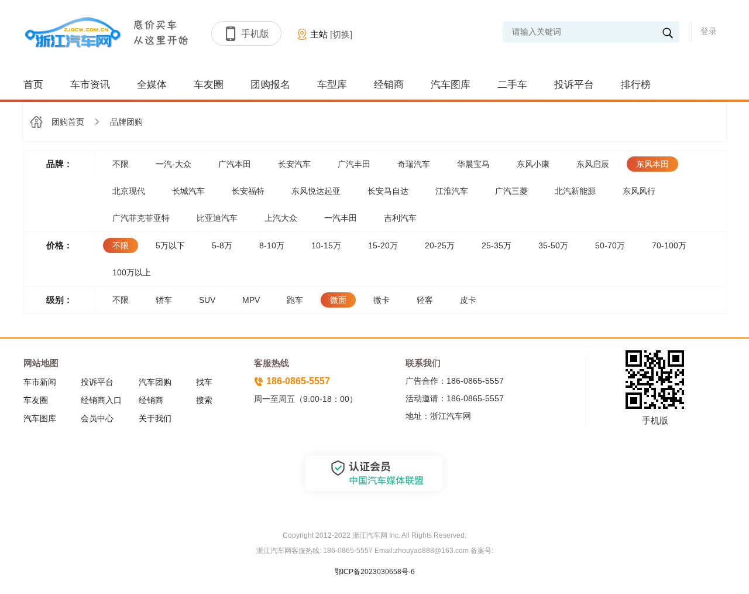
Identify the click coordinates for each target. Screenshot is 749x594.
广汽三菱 (511, 191)
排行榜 (636, 84)
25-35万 (496, 245)
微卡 (381, 300)
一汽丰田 (340, 218)
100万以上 (131, 272)
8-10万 (271, 245)
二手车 (512, 84)
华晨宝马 (473, 164)
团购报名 (270, 84)
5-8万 (222, 245)
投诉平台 (574, 84)
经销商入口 (101, 400)
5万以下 (170, 245)
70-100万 (669, 245)
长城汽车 (188, 191)
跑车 (295, 300)
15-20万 (383, 245)
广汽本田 (234, 164)
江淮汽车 (451, 191)
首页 (33, 84)
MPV (251, 300)
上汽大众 (280, 218)
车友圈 (209, 84)
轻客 (425, 300)
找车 (204, 382)
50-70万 (610, 245)
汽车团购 (155, 382)
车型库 (332, 84)
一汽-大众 (173, 164)
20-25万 (440, 245)
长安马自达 (387, 191)
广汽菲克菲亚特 (141, 218)
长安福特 (248, 191)
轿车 (164, 300)
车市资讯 (90, 84)
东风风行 (639, 191)
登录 (708, 31)
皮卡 (468, 300)
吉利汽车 (400, 218)
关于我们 (155, 418)
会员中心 (97, 418)
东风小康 (533, 164)
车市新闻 (39, 382)
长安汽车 (294, 164)
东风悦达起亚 (316, 191)
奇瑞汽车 (413, 164)
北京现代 (128, 191)
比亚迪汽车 (217, 218)
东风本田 (652, 164)
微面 (338, 300)
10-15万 (326, 245)
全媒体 (152, 84)
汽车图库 (450, 84)
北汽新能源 (575, 191)
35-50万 (553, 245)
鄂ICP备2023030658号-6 (375, 572)
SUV (207, 300)
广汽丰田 (354, 164)
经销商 (389, 84)
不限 (120, 164)
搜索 (204, 400)
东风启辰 (592, 164)
